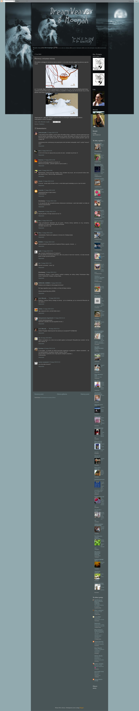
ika (39, 263)
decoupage (48, 48)
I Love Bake (98, 616)
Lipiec (102, 201)
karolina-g (97, 242)
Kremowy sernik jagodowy (98, 612)
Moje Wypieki (98, 648)
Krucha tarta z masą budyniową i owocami (99, 625)
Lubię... (97, 252)
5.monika (40, 190)
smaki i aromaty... (99, 663)
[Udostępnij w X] (57, 122)
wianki (85, 47)
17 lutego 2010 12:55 (47, 170)
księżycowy (102, 180)
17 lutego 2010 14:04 (50, 201)
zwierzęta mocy (93, 47)
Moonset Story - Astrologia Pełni (99, 165)
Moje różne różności (98, 468)
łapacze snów (103, 47)
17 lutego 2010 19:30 (54, 298)
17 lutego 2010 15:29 (47, 232)
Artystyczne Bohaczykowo (98, 393)
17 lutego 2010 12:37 (46, 150)
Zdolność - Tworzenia (97, 284)
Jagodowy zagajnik (97, 572)
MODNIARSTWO (99, 428)
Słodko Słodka (98, 655)
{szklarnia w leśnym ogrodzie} (102, 314)
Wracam (96, 349)
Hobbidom (41, 124)
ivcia (39, 170)
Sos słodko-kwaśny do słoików (99, 606)
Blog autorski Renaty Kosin (98, 442)
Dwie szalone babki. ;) (102, 234)
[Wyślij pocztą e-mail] (53, 122)
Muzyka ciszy (37, 47)
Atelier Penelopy (99, 583)
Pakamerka (97, 320)
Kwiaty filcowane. (102, 288)
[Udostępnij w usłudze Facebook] (58, 122)
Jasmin (40, 181)
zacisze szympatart (43, 362)
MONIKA (40, 242)
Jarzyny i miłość (99, 189)
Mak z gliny (102, 223)
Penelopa (41, 348)
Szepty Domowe (99, 641)
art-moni (97, 364)
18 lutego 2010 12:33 (49, 348)
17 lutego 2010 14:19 (50, 211)
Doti (39, 150)
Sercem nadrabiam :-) (102, 528)
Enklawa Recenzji (99, 496)
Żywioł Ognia (98, 555)
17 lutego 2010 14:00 (49, 190)
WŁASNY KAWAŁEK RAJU (99, 347)
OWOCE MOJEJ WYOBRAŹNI (99, 525)
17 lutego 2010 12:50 (49, 160)
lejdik (39, 251)
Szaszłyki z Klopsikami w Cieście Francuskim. (99, 658)
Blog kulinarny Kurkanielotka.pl (99, 630)
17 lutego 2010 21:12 (59, 318)
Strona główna (62, 394)
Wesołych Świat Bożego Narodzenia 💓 (99, 666)
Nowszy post (39, 394)
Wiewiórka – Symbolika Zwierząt (98, 553)
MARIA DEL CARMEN (44, 283)
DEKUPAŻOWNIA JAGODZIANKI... (99, 332)
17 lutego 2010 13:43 (48, 181)
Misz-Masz (97, 381)
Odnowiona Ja (98, 231)
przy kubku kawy (99, 671)
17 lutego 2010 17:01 (47, 251)
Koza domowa (98, 310)
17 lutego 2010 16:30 (49, 242)
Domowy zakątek (99, 210)
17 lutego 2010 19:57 (48, 308)
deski (59, 47)
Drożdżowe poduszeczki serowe (99, 619)
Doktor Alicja (102, 145)
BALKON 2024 (102, 355)
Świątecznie (102, 459)
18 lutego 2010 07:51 (54, 328)
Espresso (41, 160)
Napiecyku (97, 623)
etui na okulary (65, 47)
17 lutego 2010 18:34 (55, 283)
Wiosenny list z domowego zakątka (102, 214)
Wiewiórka (97, 263)
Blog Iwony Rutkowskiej (98, 296)
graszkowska (98, 143)
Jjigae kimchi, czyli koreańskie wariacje (99, 643)
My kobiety (98, 153)
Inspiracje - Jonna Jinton (102, 409)
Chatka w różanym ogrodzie (99, 277)
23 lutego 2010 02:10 (54, 362)
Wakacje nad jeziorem (102, 245)
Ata (39, 337)
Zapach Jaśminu (99, 220)
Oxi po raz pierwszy (97, 456)
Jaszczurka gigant (102, 156)
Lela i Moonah (42, 298)
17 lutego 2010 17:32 (46, 263)
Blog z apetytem (99, 610)
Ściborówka (98, 416)
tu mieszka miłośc (99, 353)
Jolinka (40, 308)
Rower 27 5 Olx (98, 377)
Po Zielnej (102, 191)
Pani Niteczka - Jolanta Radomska (99, 537)
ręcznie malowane (76, 47)
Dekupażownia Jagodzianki (45, 318)
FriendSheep (98, 199)
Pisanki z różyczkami (102, 255)
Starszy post (85, 394)
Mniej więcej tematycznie (102, 472)
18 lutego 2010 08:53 (46, 337)
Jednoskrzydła (42, 132)
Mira (39, 220)
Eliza (39, 232)
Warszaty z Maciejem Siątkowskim (97, 674)
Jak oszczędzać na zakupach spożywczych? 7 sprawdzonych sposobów (99, 635)
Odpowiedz (41, 146)
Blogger (82, 707)
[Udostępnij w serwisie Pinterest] (60, 122)
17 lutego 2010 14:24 (46, 220)
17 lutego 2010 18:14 (50, 272)
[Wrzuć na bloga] (55, 122)
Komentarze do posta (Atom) (48, 397)
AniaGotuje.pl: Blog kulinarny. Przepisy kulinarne (99, 601)
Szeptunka (41, 211)
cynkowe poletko (99, 178)
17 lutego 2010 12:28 (52, 132)
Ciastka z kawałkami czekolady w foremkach (99, 651)
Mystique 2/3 (102, 563)
